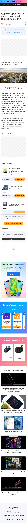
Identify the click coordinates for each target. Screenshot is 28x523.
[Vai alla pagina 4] (11, 363)
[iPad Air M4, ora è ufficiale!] (13, 423)
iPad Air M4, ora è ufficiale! (13, 431)
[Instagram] (12, 519)
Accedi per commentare (13, 239)
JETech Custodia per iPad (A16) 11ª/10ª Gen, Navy (15, 187)
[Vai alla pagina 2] (9, 363)
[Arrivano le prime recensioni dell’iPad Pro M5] (13, 463)
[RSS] (22, 519)
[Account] (25, 1)
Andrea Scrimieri (8, 22)
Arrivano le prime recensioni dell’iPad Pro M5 (13, 472)
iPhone (3, 4)
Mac (13, 4)
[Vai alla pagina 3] (10, 363)
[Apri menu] (20, 1)
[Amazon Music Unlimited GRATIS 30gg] (6, 316)
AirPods (19, 4)
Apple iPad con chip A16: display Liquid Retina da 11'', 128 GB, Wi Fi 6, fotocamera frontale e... (16, 170)
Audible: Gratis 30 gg (17, 322)
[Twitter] (7, 519)
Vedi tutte (13, 309)
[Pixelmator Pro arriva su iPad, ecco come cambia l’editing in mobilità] (13, 442)
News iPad (10, 10)
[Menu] (2, 1)
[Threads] (15, 519)
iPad (8, 4)
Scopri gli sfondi (12, 274)
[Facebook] (5, 519)
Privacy (17, 515)
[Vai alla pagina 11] (20, 363)
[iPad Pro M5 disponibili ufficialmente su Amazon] (13, 484)
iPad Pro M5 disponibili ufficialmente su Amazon (13, 493)
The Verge (8, 133)
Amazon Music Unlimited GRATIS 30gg (6, 322)
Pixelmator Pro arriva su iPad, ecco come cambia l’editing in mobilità (13, 451)
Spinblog (9, 511)
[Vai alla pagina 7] (15, 363)
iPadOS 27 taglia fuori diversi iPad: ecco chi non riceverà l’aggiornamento (13, 411)
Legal (14, 515)
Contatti (10, 515)
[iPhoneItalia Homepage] (13, 1)
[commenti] (20, 23)
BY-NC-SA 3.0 (13, 512)
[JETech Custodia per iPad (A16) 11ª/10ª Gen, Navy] (5, 187)
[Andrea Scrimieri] (2, 23)
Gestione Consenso (21, 512)
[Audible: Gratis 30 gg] (17, 316)
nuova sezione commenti (14, 33)
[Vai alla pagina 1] (7, 363)
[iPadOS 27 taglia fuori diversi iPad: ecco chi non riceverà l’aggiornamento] (13, 402)
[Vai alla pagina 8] (16, 363)
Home (2, 10)
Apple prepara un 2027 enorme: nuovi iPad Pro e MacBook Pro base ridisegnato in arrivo (13, 389)
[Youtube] (10, 519)
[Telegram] (17, 519)
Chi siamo (5, 515)
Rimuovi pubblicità (13, 57)
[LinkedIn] (20, 519)
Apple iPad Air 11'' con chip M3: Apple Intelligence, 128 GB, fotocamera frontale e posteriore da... (17, 205)
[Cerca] (4, 1)
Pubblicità (22, 515)
